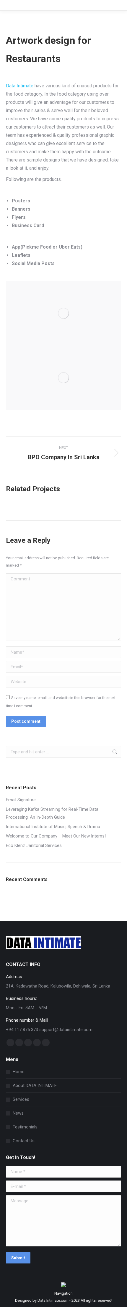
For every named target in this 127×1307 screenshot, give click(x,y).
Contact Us (24, 1140)
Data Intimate (19, 86)
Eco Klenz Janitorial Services (34, 845)
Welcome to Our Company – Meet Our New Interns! (56, 836)
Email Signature (21, 799)
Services (21, 1099)
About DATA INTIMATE (35, 1085)
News (18, 1113)
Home (19, 1071)
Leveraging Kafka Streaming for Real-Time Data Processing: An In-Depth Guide (52, 813)
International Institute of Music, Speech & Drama (53, 826)
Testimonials (25, 1127)
